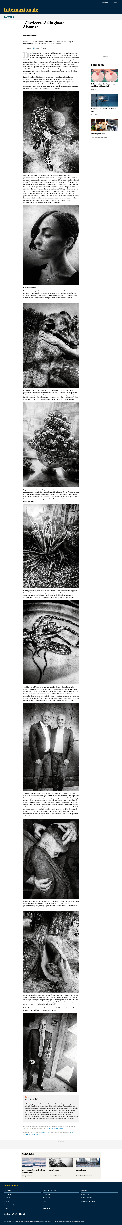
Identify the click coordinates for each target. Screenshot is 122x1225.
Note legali (77, 1221)
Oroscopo (46, 1194)
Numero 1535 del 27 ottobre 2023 (107, 17)
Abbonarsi (105, 2)
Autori (45, 1205)
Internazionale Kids (88, 1201)
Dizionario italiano (49, 1191)
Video (6, 1208)
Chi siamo (7, 1191)
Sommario (7, 1198)
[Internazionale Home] (11, 1185)
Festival (7, 1201)
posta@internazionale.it (56, 1128)
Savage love (85, 1194)
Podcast (84, 1191)
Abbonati (37, 1134)
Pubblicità (46, 1198)
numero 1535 (45, 1132)
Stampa (37, 48)
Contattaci (8, 1194)
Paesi (44, 1201)
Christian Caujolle (30, 35)
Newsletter (47, 1208)
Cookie (82, 1221)
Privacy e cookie (10, 1205)
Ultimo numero (86, 1198)
